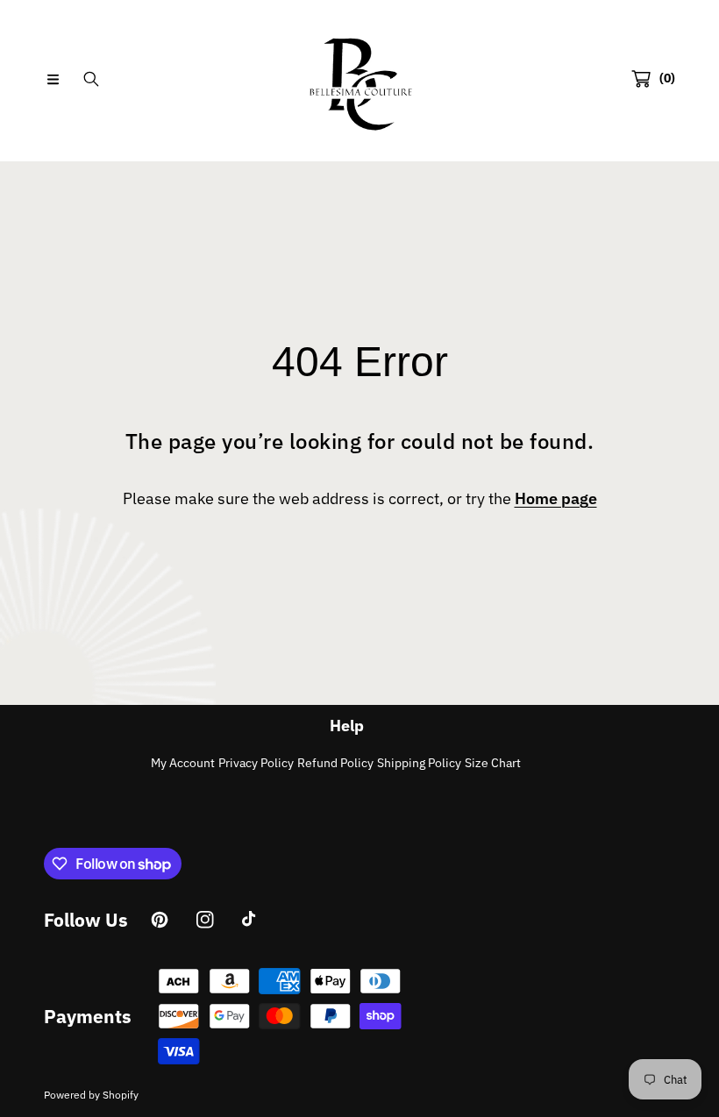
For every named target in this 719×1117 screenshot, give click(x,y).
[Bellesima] (359, 79)
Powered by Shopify (91, 1094)
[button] (52, 79)
